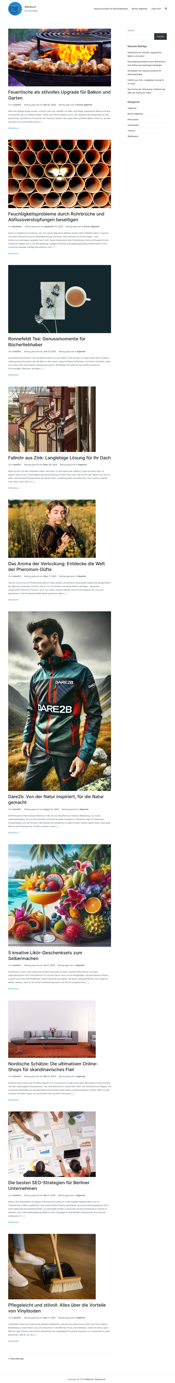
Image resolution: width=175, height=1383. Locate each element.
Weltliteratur (133, 136)
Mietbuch (30, 6)
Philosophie (133, 119)
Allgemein (81, 351)
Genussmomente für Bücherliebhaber (111, 9)
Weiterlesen (13, 128)
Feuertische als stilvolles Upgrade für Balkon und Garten (144, 54)
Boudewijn (17, 226)
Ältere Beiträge (17, 1358)
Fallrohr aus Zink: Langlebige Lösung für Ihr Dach (59, 457)
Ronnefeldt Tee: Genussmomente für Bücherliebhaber (144, 72)
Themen (131, 130)
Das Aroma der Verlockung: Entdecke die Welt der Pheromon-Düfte (146, 91)
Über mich (156, 9)
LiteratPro (16, 105)
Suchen (131, 30)
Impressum (100, 1379)
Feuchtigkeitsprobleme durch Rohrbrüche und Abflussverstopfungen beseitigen (147, 63)
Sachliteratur (133, 125)
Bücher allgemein (139, 9)
